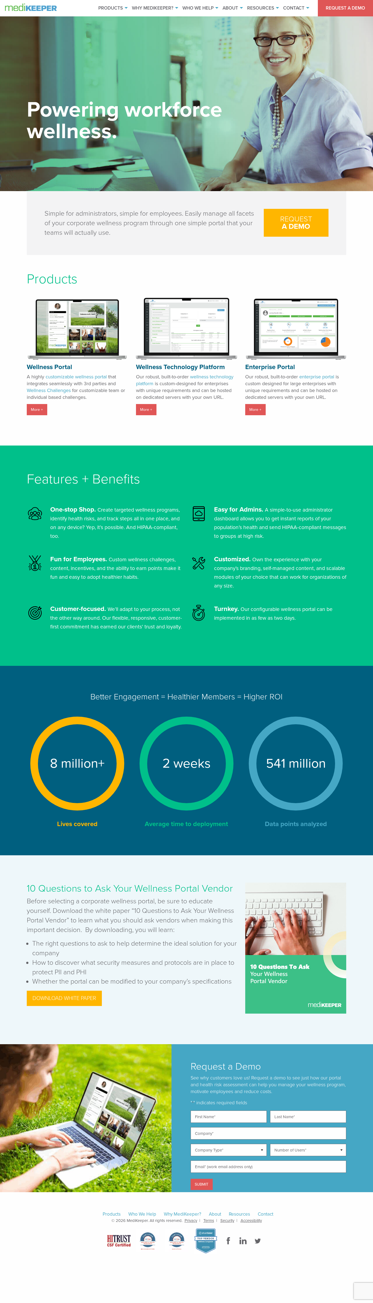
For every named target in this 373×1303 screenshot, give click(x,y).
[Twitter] (258, 1241)
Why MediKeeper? (152, 8)
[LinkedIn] (243, 1241)
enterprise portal (316, 377)
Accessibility (251, 1220)
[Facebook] (228, 1241)
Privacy (191, 1220)
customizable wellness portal (76, 377)
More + (37, 409)
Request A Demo (345, 8)
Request (296, 223)
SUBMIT (201, 1184)
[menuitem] (110, 8)
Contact (293, 8)
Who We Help (198, 8)
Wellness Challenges (49, 390)
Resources (260, 8)
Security (227, 1220)
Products (110, 8)
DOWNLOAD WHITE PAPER (64, 998)
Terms (208, 1220)
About (230, 8)
